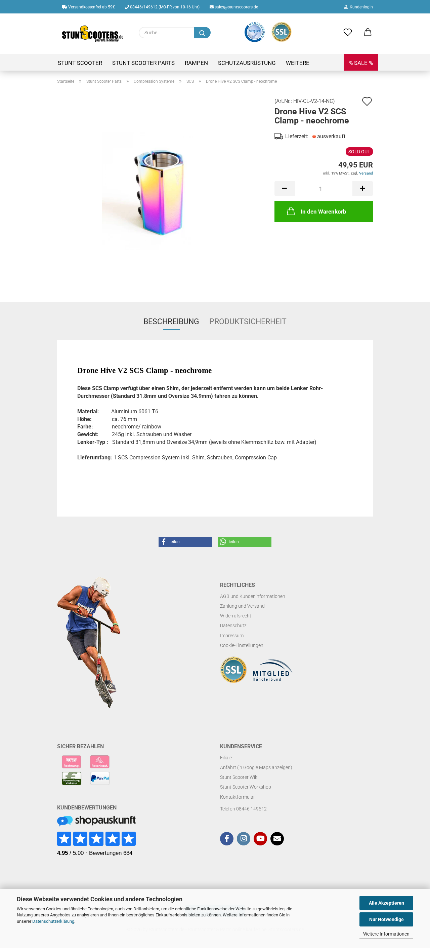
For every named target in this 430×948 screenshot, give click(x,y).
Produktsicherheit (248, 321)
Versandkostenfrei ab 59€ (91, 7)
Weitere (297, 63)
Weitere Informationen (386, 934)
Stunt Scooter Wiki (239, 777)
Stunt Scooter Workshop (245, 787)
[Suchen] (202, 32)
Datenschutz (233, 625)
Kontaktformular (237, 797)
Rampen (196, 63)
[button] (368, 32)
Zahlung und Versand (242, 606)
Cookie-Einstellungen (241, 645)
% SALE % (361, 63)
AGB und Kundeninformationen (252, 596)
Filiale (226, 757)
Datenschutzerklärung (53, 921)
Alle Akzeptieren (386, 903)
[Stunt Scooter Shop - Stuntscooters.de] (93, 33)
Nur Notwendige (386, 919)
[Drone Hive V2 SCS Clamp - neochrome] (161, 190)
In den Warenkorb (323, 211)
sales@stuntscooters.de (236, 7)
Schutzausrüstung (247, 63)
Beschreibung (171, 321)
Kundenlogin (360, 7)
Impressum (232, 635)
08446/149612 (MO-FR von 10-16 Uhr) (164, 7)
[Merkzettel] (348, 32)
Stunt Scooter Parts (143, 63)
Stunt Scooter (80, 63)
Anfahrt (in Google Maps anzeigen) (256, 767)
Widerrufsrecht (235, 615)
